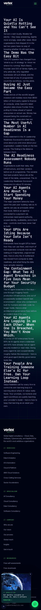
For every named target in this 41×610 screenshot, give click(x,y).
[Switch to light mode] (3, 606)
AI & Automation (9, 463)
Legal (14, 603)
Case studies (8, 573)
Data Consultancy (10, 506)
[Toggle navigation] (35, 4)
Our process (8, 535)
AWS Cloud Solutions (11, 473)
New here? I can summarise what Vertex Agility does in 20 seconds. (20, 596)
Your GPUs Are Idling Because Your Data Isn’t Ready (18, 234)
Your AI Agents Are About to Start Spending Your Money (17, 193)
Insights (6, 544)
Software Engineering (12, 453)
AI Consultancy (9, 496)
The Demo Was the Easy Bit (19, 54)
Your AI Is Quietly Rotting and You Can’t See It (20, 25)
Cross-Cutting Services (12, 478)
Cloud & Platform (10, 468)
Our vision (7, 530)
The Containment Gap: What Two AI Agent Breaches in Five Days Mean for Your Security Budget (20, 277)
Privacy (7, 603)
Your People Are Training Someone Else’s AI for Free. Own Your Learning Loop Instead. (19, 372)
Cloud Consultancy (11, 501)
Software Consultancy (12, 511)
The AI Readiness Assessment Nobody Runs (20, 159)
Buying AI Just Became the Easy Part (18, 88)
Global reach (8, 540)
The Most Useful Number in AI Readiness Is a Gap (18, 128)
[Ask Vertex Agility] (35, 604)
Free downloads (10, 568)
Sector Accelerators (11, 483)
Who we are (8, 525)
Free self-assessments (12, 563)
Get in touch (8, 549)
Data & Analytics (10, 458)
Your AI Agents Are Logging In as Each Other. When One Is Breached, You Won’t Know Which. (20, 326)
